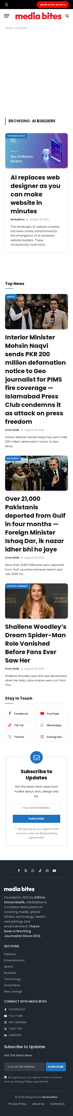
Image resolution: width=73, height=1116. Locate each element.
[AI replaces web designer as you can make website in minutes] (36, 150)
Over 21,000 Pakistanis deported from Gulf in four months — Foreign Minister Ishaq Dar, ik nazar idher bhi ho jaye (35, 524)
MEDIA (11, 296)
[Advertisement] (36, 73)
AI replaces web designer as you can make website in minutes (35, 194)
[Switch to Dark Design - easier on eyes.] (6, 4)
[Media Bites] (38, 15)
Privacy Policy (48, 833)
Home (8, 28)
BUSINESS (13, 458)
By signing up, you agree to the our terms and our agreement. (37, 833)
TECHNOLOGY (16, 135)
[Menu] (6, 15)
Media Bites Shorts (52, 4)
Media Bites (49, 1097)
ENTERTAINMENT (17, 586)
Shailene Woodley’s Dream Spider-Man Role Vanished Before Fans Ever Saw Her (36, 643)
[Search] (67, 15)
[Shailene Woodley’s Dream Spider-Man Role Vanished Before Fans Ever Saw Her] (36, 600)
